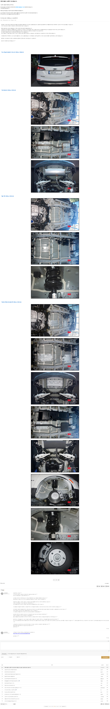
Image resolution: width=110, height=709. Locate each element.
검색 (14, 704)
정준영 (102, 698)
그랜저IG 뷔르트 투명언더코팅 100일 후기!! (12, 674)
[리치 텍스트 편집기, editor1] (55, 646)
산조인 (102, 701)
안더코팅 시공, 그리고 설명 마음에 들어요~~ (12, 694)
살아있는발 (102, 687)
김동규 (102, 694)
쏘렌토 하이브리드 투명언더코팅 (10, 669)
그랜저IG (102, 674)
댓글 (108, 628)
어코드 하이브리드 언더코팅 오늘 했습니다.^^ (12, 687)
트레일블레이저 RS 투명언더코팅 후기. (11, 680)
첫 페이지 (46, 706)
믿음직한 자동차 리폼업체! (9, 676)
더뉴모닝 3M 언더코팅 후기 (9, 692)
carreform (6, 593)
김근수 (102, 669)
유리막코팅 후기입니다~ (9, 683)
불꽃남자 (102, 678)
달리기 (102, 672)
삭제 (103, 586)
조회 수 (107, 664)
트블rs (102, 680)
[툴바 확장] (108, 641)
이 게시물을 (107, 583)
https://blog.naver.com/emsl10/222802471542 (21, 633)
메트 (101, 685)
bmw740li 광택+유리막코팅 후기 (10, 678)
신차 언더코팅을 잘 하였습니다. (10, 701)
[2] (14, 685)
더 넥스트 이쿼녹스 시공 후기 (9, 18)
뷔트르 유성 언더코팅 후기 (9, 685)
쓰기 (103, 704)
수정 (99, 586)
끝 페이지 (63, 706)
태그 (108, 704)
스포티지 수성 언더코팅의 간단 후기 (11, 696)
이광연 (102, 676)
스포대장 (102, 696)
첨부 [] (3, 583)
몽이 (101, 692)
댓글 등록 (106, 657)
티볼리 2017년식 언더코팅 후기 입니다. (11, 698)
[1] (16, 669)
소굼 (101, 683)
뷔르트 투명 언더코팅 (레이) (9, 671)
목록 (108, 586)
